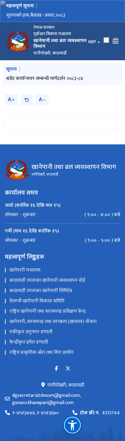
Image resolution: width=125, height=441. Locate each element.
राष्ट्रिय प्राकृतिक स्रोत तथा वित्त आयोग (41, 352)
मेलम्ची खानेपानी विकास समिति (36, 301)
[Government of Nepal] (18, 41)
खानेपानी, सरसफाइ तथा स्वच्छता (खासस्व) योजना (52, 322)
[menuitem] (62, 215)
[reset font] (27, 99)
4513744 (100, 413)
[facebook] (56, 369)
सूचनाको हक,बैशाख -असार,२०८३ (35, 15)
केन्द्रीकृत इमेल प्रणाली (28, 342)
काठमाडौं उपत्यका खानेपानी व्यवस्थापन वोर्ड (47, 280)
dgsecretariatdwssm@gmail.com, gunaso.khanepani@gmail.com (46, 399)
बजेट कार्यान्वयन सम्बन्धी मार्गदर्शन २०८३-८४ (44, 78)
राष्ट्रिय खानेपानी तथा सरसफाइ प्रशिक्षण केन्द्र (47, 311)
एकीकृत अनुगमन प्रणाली (30, 332)
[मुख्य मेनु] (116, 41)
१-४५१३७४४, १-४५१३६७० (35, 413)
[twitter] (68, 369)
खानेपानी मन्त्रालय (24, 270)
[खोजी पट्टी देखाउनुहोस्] (106, 40)
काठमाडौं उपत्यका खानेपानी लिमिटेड (40, 291)
